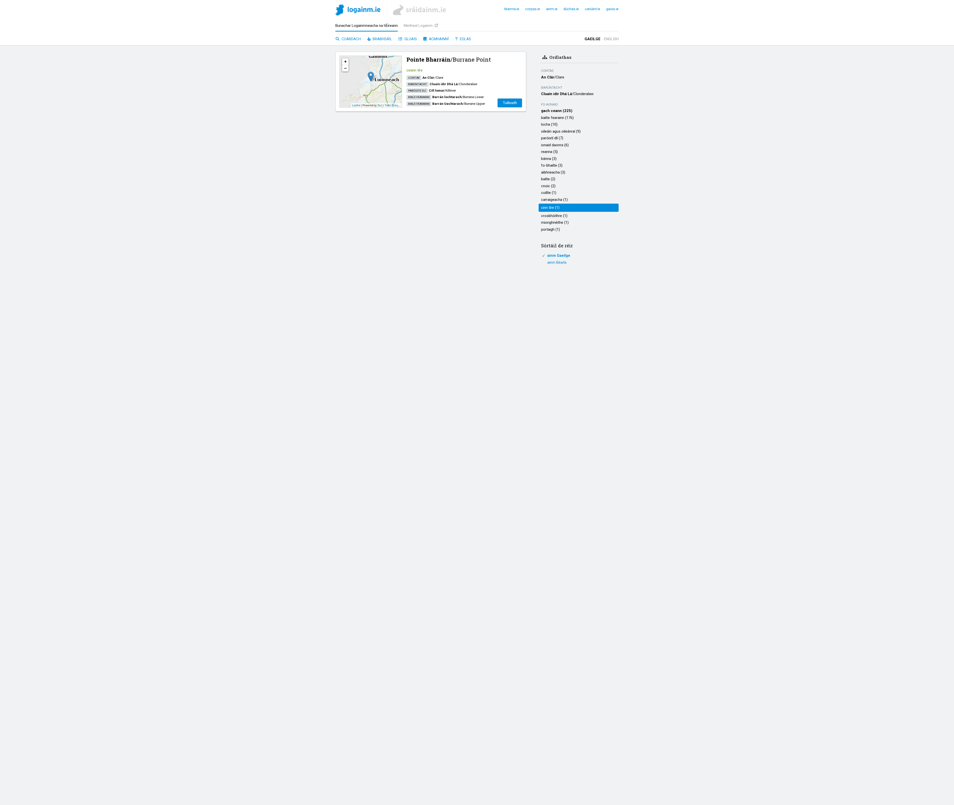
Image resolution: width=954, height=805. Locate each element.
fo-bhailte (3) (551, 165)
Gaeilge (592, 39)
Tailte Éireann (393, 105)
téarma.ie (511, 9)
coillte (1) (548, 192)
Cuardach (351, 39)
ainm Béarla (556, 262)
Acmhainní (438, 39)
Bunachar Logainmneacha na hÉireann (366, 25)
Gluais (410, 39)
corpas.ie (532, 9)
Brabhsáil (382, 39)
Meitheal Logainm (419, 25)
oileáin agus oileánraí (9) (561, 131)
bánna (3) (548, 158)
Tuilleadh (510, 103)
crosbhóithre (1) (554, 216)
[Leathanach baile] (357, 10)
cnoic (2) (548, 186)
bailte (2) (548, 179)
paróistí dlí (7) (552, 138)
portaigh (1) (550, 229)
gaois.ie (612, 9)
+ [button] (345, 61)
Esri (380, 105)
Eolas (465, 39)
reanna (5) (549, 151)
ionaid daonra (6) (555, 145)
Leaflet (356, 105)
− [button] (345, 68)
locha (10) (549, 124)
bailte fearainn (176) (557, 117)
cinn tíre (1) (550, 207)
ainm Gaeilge (558, 255)
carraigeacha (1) (554, 199)
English (611, 39)
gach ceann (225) (556, 111)
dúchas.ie (571, 9)
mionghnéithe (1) (555, 222)
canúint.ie (592, 9)
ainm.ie (551, 9)
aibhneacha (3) (553, 172)
